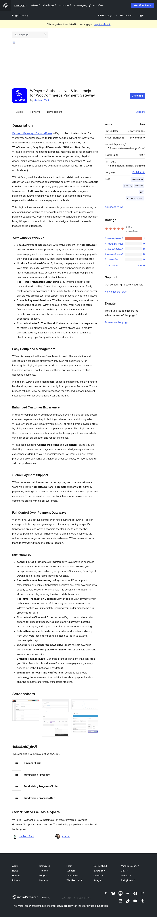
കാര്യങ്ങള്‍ (99, 870)
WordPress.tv (75, 880)
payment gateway (135, 198)
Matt (124, 870)
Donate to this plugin (116, 322)
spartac (66, 836)
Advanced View (114, 206)
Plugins (43, 875)
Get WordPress (142, 5)
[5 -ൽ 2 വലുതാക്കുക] (64, 703)
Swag (98, 880)
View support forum (116, 291)
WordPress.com (130, 866)
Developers (72, 875)
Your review (111, 265)
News (15, 870)
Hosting (16, 875)
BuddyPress (128, 880)
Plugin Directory (20, 15)
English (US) (138, 172)
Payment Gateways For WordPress (32, 133)
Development (54, 111)
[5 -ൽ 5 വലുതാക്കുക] (94, 716)
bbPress (126, 875)
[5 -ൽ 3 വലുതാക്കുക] (64, 719)
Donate (99, 875)
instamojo (139, 185)
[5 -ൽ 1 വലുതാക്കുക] (35, 703)
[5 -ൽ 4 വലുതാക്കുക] (94, 703)
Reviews (35, 111)
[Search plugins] (45, 35)
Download (137, 95)
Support (140, 111)
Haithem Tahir (42, 100)
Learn (69, 866)
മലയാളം (46, 897)
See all (141, 265)
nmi (142, 192)
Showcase (44, 866)
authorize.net (138, 179)
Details (19, 111)
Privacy (16, 880)
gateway (128, 185)
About (15, 866)
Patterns (43, 880)
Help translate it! (102, 24)
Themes (43, 870)
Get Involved (100, 866)
